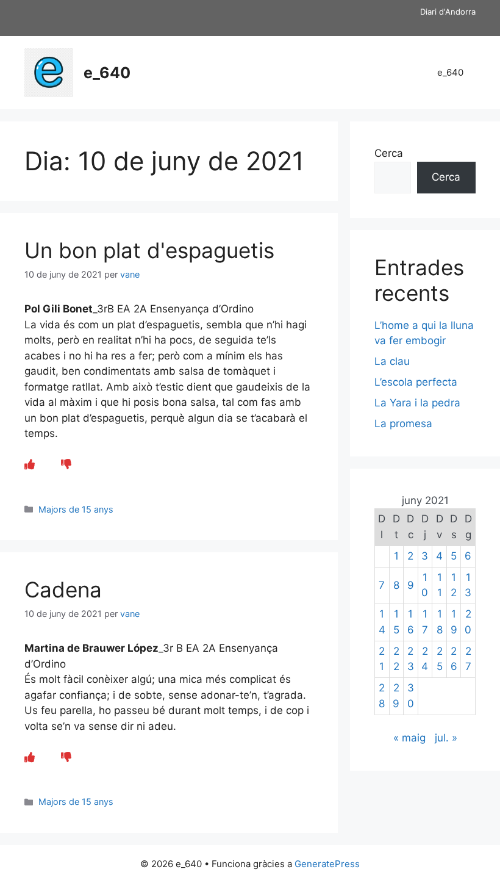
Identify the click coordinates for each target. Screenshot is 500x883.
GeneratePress (327, 864)
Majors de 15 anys (75, 509)
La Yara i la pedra (417, 403)
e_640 (107, 72)
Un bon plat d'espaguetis (149, 250)
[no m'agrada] (66, 464)
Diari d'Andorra (448, 11)
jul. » (446, 738)
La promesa (403, 423)
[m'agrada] (29, 464)
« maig (409, 738)
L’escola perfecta (415, 382)
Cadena (63, 589)
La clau (392, 361)
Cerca (388, 153)
